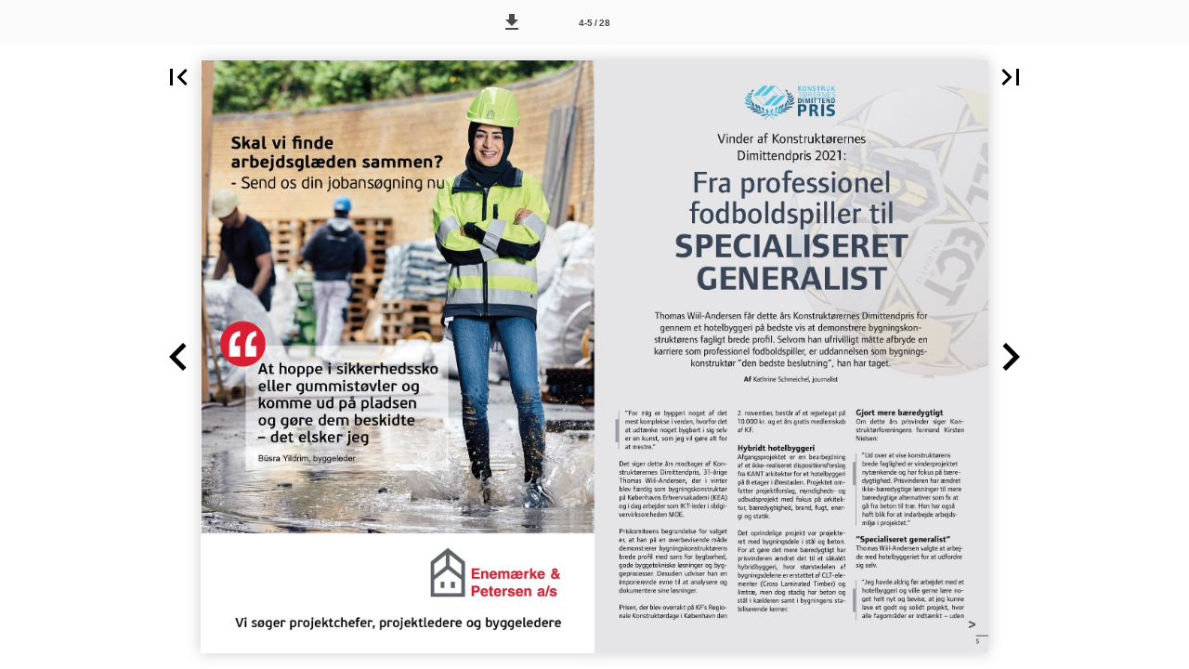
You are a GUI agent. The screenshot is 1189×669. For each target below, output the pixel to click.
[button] (512, 22)
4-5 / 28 (594, 23)
